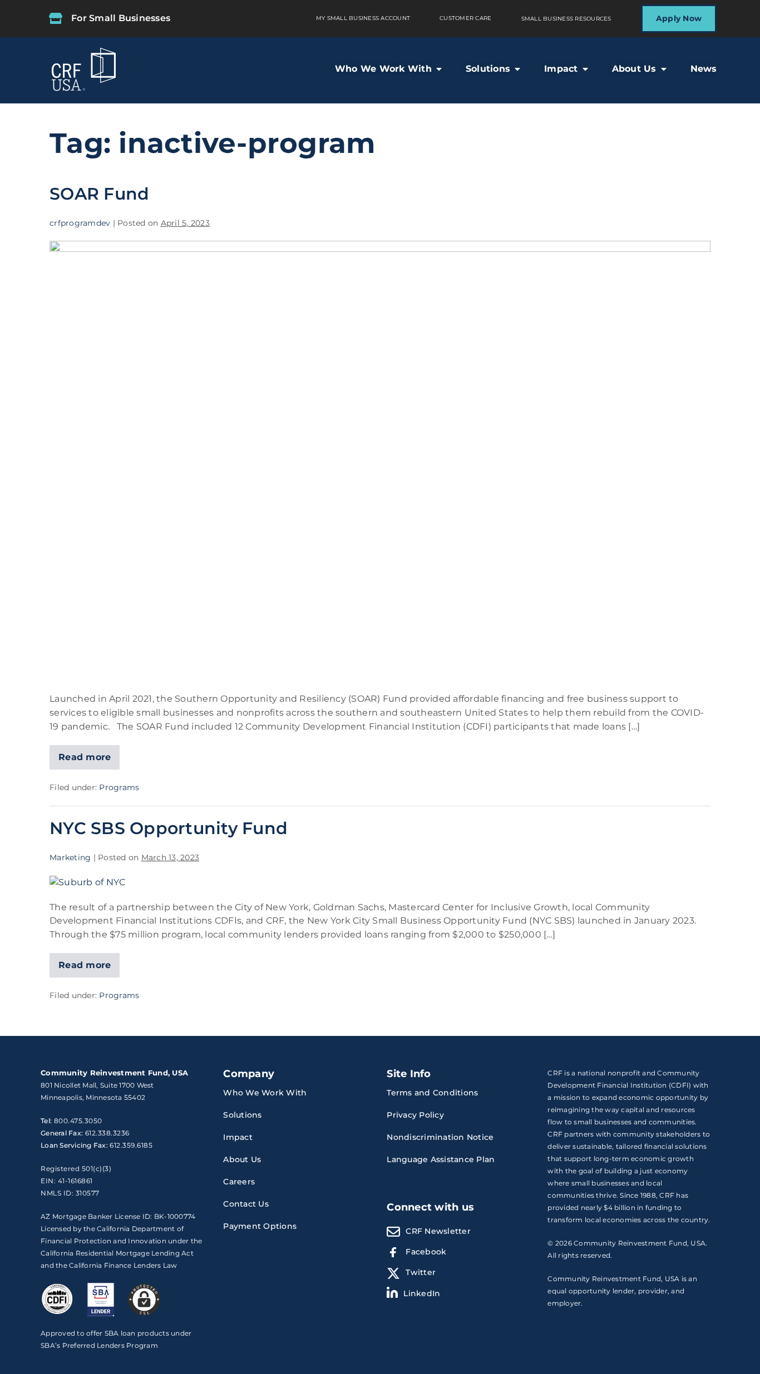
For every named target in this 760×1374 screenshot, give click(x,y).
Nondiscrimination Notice (440, 1137)
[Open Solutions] (517, 69)
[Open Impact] (585, 69)
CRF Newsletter (438, 1231)
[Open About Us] (663, 69)
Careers (239, 1182)
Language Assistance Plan (441, 1159)
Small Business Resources (566, 18)
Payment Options (260, 1226)
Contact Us (246, 1204)
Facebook (426, 1252)
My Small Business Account (363, 18)
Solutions (242, 1115)
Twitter (421, 1272)
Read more (85, 753)
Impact (238, 1137)
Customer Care (465, 18)
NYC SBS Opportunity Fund (169, 828)
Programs (119, 787)
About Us (242, 1159)
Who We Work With (265, 1093)
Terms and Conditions (432, 1093)
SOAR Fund (99, 193)
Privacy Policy (415, 1115)
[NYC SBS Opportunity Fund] (87, 882)
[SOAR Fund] (380, 461)
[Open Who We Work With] (439, 69)
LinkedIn (421, 1293)
